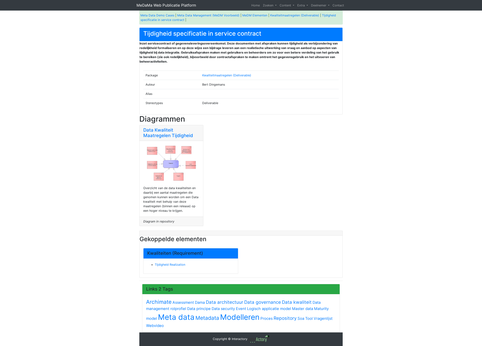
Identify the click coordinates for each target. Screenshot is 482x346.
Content (286, 5)
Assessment (183, 302)
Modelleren (239, 317)
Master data (302, 308)
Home (255, 5)
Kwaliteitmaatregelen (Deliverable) (294, 15)
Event (241, 308)
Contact (338, 5)
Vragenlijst (323, 318)
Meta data (176, 317)
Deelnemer (319, 5)
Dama (200, 302)
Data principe (199, 308)
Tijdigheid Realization (170, 264)
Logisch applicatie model (269, 308)
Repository (285, 318)
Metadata (207, 318)
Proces (266, 318)
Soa (300, 318)
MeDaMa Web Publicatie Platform (166, 5)
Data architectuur (224, 302)
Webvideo (155, 325)
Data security (223, 308)
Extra (301, 5)
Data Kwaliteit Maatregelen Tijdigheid (168, 132)
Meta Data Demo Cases (157, 15)
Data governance (262, 302)
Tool (309, 318)
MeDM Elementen (254, 15)
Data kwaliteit (297, 302)
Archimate (159, 302)
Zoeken (268, 5)
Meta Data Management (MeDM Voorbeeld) (208, 15)
